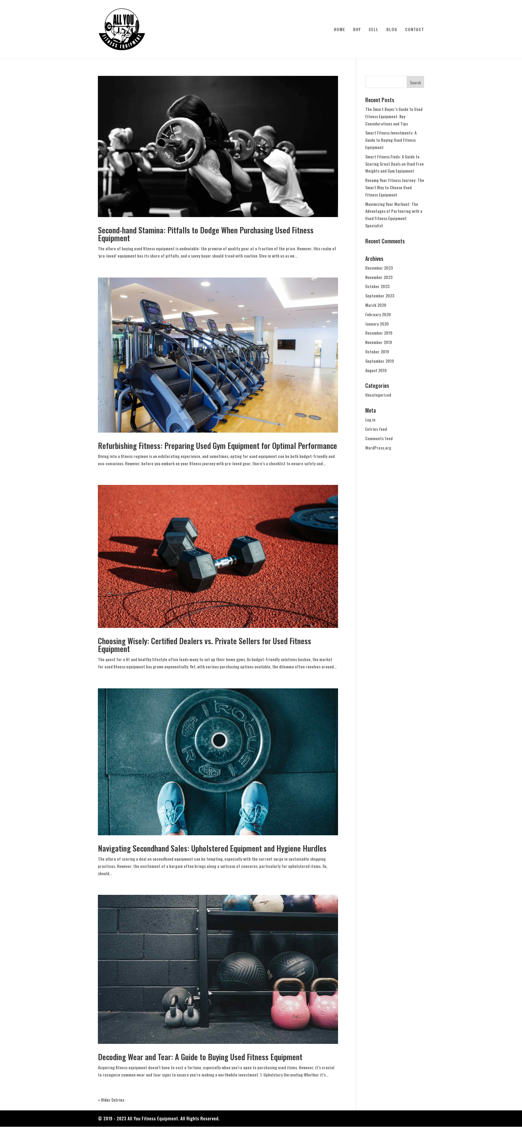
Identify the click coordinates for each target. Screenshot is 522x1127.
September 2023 (379, 295)
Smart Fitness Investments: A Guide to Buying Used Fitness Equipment (391, 139)
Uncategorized (378, 394)
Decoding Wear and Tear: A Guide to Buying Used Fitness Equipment (200, 1057)
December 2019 (378, 333)
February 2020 (378, 314)
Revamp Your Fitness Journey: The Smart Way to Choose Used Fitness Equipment (394, 187)
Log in (370, 419)
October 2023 (377, 286)
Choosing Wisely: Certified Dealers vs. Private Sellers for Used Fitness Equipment (204, 644)
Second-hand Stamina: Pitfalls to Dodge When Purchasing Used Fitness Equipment (206, 234)
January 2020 (377, 323)
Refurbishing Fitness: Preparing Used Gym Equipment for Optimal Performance (217, 445)
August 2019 (376, 370)
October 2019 (377, 351)
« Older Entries (111, 1099)
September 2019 (379, 361)
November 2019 (378, 342)
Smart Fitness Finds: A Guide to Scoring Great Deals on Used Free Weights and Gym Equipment (394, 163)
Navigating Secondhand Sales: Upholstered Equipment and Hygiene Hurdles (212, 848)
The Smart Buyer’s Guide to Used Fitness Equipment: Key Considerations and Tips (394, 116)
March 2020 (375, 305)
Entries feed (376, 429)
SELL (374, 29)
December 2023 (379, 268)
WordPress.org (378, 447)
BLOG (391, 29)
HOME (339, 29)
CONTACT (414, 29)
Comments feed (379, 438)
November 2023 (378, 277)
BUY (357, 29)
